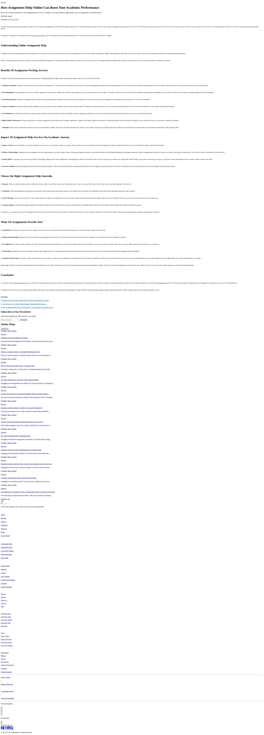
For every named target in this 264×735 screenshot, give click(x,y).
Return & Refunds (6, 639)
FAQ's (3, 515)
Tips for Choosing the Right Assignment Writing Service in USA (22, 422)
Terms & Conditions (7, 645)
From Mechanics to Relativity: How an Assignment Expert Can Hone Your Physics (28, 492)
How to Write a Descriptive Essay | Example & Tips (18, 366)
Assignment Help (6, 544)
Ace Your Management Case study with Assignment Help (19, 380)
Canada (3, 573)
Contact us (4, 525)
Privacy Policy (5, 636)
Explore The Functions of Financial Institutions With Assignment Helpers (24, 394)
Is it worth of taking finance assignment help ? (16, 436)
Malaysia (4, 569)
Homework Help (6, 554)
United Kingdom (6, 587)
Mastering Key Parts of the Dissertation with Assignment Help (21, 450)
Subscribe (24, 320)
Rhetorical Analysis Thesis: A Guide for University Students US (21, 408)
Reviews (3, 518)
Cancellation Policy (6, 642)
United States (5, 566)
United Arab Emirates (8, 580)
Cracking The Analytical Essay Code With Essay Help (18, 478)
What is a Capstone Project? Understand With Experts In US (20, 352)
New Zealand (5, 576)
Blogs (3, 532)
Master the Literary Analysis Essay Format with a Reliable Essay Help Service (26, 464)
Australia (4, 583)
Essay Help (4, 558)
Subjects (3, 522)
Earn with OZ (5, 536)
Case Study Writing (7, 551)
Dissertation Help (6, 547)
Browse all (5, 329)
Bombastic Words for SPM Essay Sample (14, 338)
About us (4, 529)
